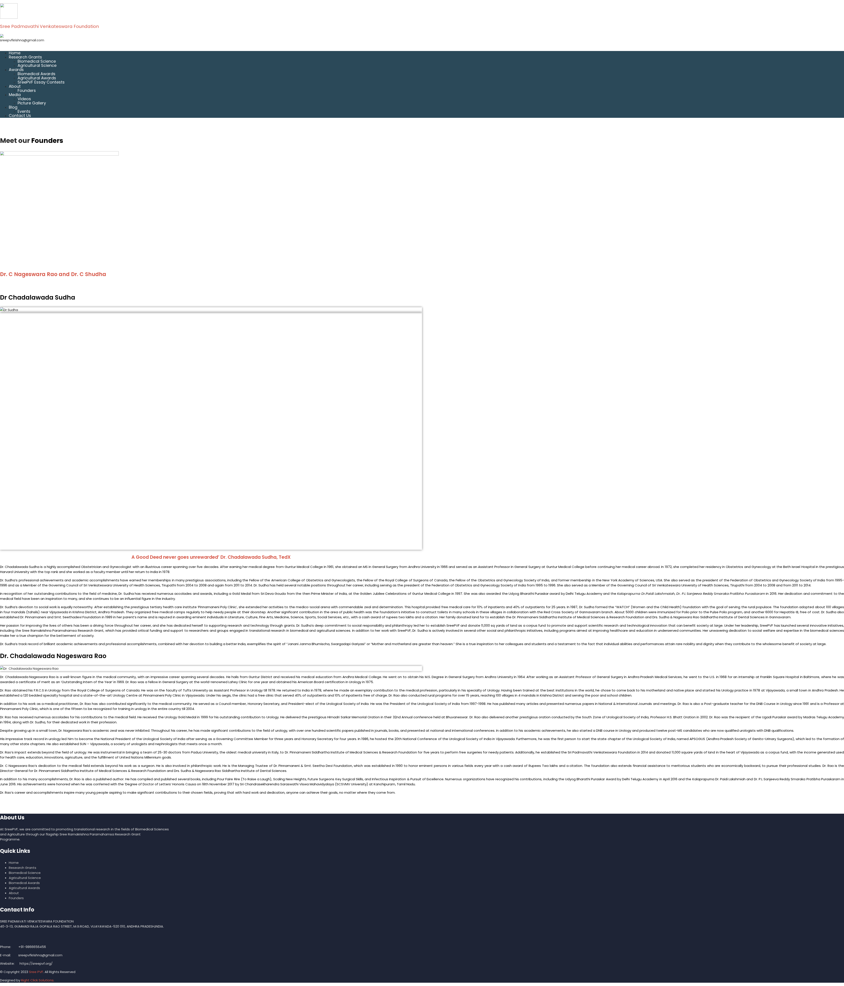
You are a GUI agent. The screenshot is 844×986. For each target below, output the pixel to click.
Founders (27, 90)
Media (15, 94)
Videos (24, 99)
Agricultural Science (37, 65)
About (15, 86)
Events (24, 111)
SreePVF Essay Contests (41, 82)
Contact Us (20, 115)
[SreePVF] (422, 11)
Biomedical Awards (36, 73)
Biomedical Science (37, 61)
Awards (16, 69)
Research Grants (25, 57)
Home (14, 53)
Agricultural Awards (37, 78)
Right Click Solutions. (37, 980)
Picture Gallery (32, 103)
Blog (13, 107)
